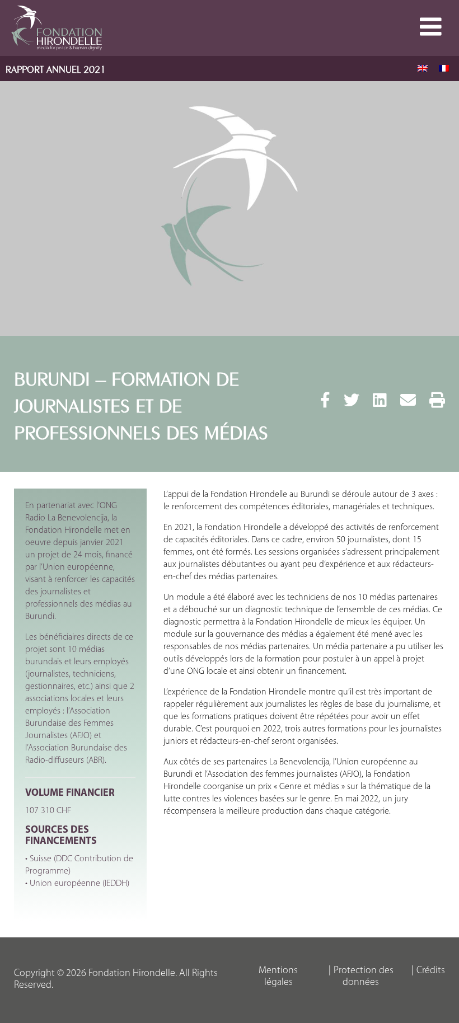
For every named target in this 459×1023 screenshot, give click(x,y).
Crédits (430, 971)
